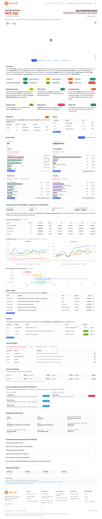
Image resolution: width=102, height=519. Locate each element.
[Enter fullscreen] (95, 22)
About (86, 496)
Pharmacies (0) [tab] (53, 346)
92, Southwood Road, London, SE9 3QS (26, 307)
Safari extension (74, 496)
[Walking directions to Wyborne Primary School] (91, 334)
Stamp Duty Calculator (61, 500)
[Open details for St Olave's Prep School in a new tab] (93, 327)
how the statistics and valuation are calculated (23, 483)
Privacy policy (8, 510)
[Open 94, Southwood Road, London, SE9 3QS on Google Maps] (93, 310)
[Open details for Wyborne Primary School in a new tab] (93, 334)
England (7, 19)
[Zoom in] (95, 56)
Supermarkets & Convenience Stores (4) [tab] (16, 346)
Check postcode (31, 494)
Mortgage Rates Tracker (62, 498)
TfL (55, 481)
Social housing (56, 60)
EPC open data (28, 481)
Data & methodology (90, 501)
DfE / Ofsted (20, 481)
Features (29, 498)
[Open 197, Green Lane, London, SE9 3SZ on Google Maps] (93, 304)
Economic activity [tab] (24, 178)
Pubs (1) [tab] (31, 346)
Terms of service (17, 510)
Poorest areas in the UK (47, 500)
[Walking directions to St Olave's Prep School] (91, 327)
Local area (81, 137)
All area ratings (45, 494)
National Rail (59, 481)
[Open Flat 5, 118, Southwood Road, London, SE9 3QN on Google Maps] (93, 301)
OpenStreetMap (51, 481)
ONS (24, 481)
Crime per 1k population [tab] (13, 151)
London (12, 19)
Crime (34, 60)
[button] (51, 40)
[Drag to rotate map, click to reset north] (95, 60)
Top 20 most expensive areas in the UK (47, 497)
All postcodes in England (33, 501)
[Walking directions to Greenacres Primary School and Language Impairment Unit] (91, 331)
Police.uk (15, 481)
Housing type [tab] (64, 178)
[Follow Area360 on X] (12, 504)
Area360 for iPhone (75, 498)
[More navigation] (95, 3)
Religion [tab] (63, 151)
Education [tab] (9, 178)
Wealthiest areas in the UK (46, 503)
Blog (86, 494)
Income (48, 60)
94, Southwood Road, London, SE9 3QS (26, 310)
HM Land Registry (9, 481)
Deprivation (41, 60)
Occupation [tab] (16, 178)
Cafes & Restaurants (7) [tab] (41, 346)
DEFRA (46, 481)
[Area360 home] (11, 3)
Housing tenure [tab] (56, 178)
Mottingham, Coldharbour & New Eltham (42, 19)
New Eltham (26, 19)
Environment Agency (39, 481)
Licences (25, 510)
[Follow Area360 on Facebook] (6, 504)
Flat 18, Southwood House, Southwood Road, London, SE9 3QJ (32, 298)
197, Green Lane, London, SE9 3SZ (25, 304)
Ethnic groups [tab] (56, 151)
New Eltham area (91, 137)
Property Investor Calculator (60, 494)
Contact (86, 498)
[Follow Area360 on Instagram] (9, 504)
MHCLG (33, 481)
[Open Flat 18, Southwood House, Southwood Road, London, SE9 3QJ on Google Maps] (93, 298)
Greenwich (19, 19)
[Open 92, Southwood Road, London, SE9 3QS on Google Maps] (93, 307)
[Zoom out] (95, 58)
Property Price (65, 60)
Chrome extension (74, 494)
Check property (31, 496)
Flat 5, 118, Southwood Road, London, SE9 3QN (28, 301)
